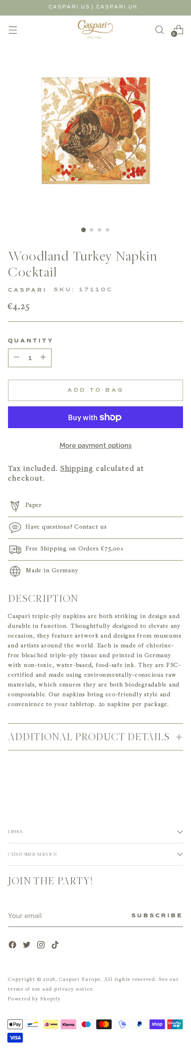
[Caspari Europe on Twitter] (27, 945)
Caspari (27, 290)
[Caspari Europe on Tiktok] (56, 945)
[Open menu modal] (13, 29)
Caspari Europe (80, 978)
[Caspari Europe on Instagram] (41, 945)
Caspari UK (117, 7)
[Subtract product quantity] (43, 358)
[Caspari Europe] (95, 29)
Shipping (77, 468)
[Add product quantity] (16, 358)
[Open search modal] (159, 29)
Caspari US (69, 7)
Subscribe (157, 916)
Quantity (31, 341)
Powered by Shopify (34, 998)
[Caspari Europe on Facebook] (13, 945)
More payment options (96, 445)
